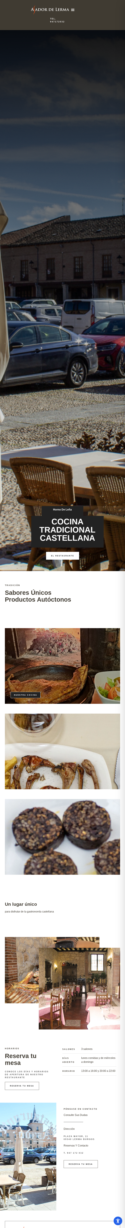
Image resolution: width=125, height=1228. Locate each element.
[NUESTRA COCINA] (62, 751)
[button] (72, 9)
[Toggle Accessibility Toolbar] (118, 1221)
